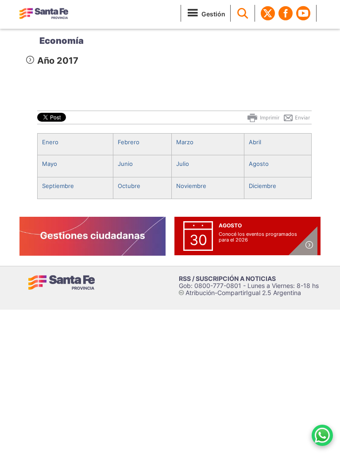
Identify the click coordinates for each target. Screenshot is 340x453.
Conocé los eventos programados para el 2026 (258, 237)
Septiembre (58, 185)
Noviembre (191, 185)
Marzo (184, 142)
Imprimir (269, 118)
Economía (61, 40)
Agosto (259, 163)
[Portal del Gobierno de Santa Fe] (43, 13)
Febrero (128, 142)
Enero (50, 142)
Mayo (49, 163)
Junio (125, 163)
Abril (255, 142)
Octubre (129, 185)
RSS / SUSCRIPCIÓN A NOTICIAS (227, 278)
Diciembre (262, 185)
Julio (182, 163)
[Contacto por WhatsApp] (322, 435)
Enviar (302, 118)
